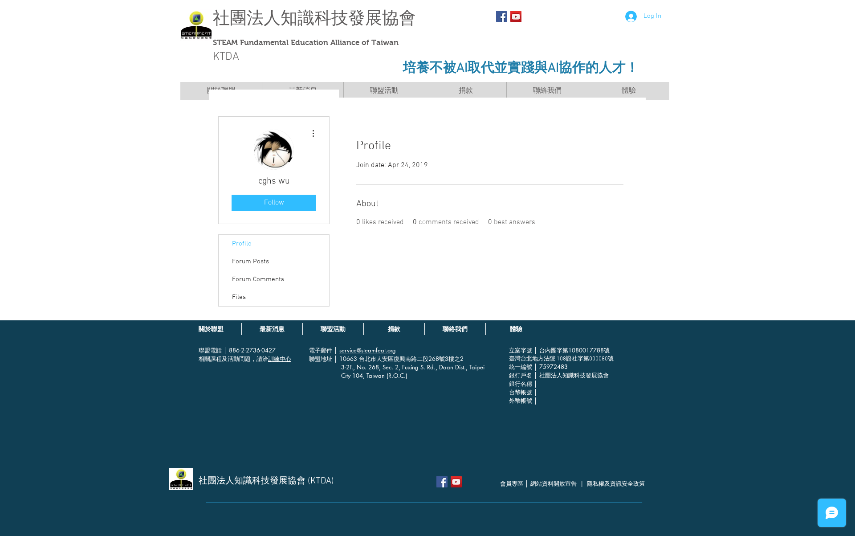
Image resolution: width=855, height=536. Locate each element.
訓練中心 (279, 359)
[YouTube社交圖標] (515, 16)
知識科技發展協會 (348, 18)
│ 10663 (346, 359)
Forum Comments (258, 279)
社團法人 (247, 18)
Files (239, 297)
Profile (242, 244)
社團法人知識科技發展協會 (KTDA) (266, 481)
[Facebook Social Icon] (501, 16)
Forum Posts (250, 262)
